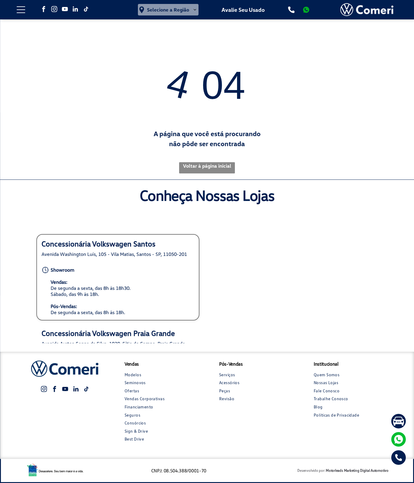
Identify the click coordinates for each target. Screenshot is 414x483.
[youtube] (64, 10)
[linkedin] (75, 10)
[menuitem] (160, 375)
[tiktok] (86, 10)
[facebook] (43, 10)
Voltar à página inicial (207, 166)
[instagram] (54, 10)
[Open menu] (21, 10)
